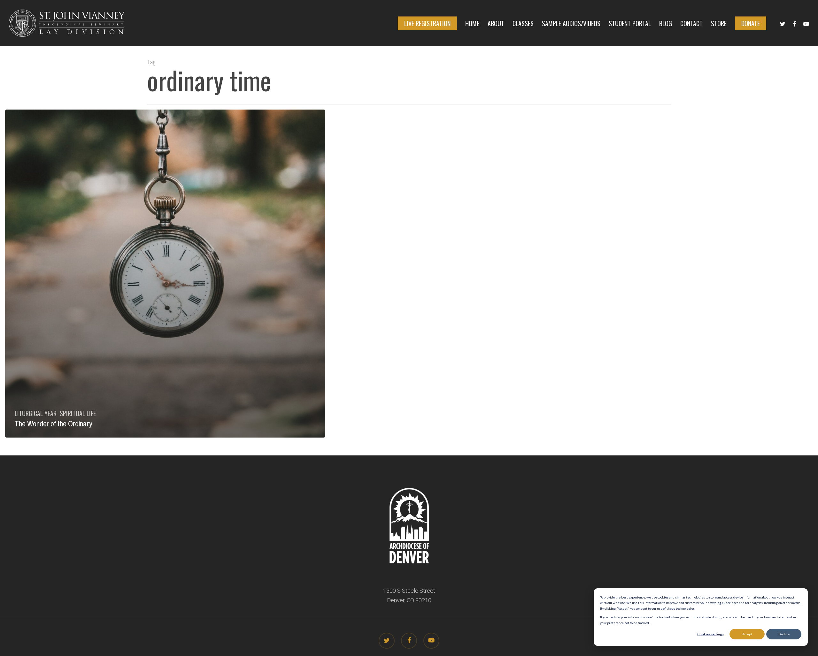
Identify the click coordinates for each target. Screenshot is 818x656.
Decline (784, 634)
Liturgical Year (36, 413)
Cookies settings (710, 634)
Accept (747, 634)
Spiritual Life (78, 413)
